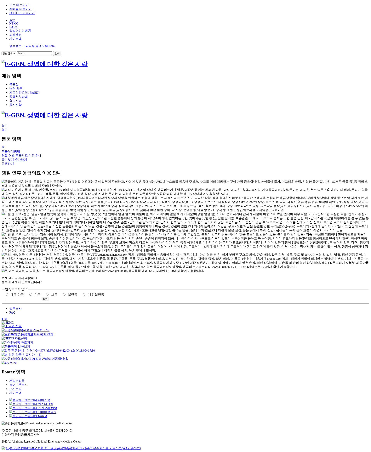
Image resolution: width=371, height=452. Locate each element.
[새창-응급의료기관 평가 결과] (27, 334)
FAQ (12, 312)
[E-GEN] (45, 63)
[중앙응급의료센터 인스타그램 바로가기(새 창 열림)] (31, 404)
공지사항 (15, 104)
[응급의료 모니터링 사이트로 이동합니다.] (14, 338)
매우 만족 (17, 294)
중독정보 (15, 45)
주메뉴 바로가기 (20, 9)
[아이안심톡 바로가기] (17, 342)
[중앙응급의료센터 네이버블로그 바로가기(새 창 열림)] (32, 412)
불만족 (72, 294)
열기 (5, 125)
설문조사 (15, 308)
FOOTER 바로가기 (22, 13)
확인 (45, 299)
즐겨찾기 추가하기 (14, 159)
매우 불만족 (96, 294)
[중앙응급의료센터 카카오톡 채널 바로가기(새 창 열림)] (33, 408)
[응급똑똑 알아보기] (16, 346)
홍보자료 (15, 100)
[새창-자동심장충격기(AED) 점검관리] (35, 358)
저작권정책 (17, 380)
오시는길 (15, 388)
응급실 (14, 84)
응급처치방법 (18, 96)
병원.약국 (15, 88)
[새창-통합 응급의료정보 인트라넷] (8, 322)
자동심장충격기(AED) (24, 92)
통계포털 (42, 45)
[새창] (71, 448)
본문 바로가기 (19, 5)
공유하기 (8, 163)
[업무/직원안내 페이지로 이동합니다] (48, 350)
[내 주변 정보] (12, 326)
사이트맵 (15, 392)
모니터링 (28, 45)
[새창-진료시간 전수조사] (22, 354)
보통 (54, 294)
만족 (37, 294)
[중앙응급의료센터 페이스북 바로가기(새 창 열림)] (29, 400)
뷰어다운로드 (18, 384)
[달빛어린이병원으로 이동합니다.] (25, 330)
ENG (52, 45)
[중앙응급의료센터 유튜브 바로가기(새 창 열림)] (28, 416)
